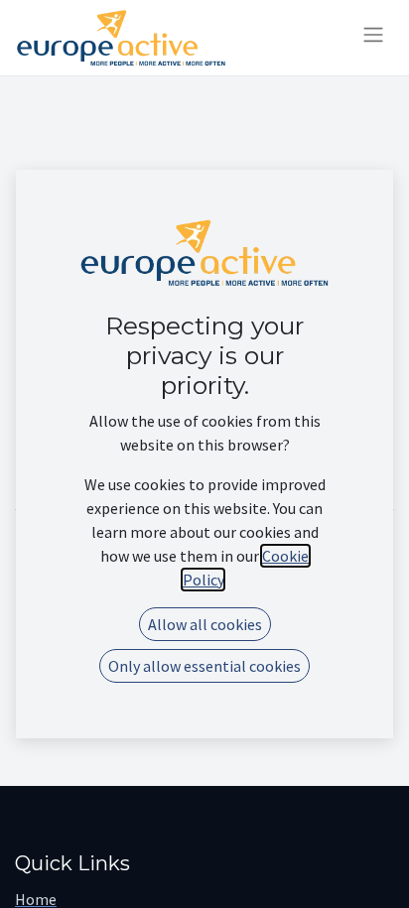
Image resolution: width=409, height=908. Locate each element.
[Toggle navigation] (373, 38)
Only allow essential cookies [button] (204, 666)
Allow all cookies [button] (205, 624)
